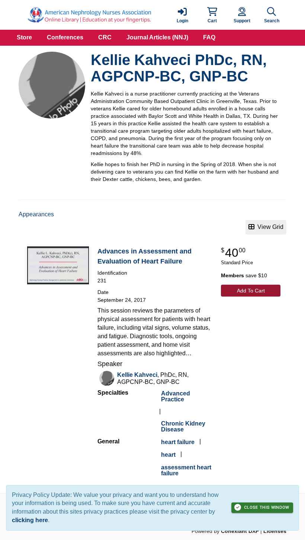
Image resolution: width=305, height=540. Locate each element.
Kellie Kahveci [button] (137, 375)
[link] (182, 15)
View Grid (268, 227)
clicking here (30, 520)
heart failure (178, 442)
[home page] (89, 15)
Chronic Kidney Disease (183, 426)
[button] (212, 15)
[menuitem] (24, 38)
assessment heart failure (186, 470)
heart (168, 455)
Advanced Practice (175, 396)
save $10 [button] (244, 275)
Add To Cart (251, 291)
